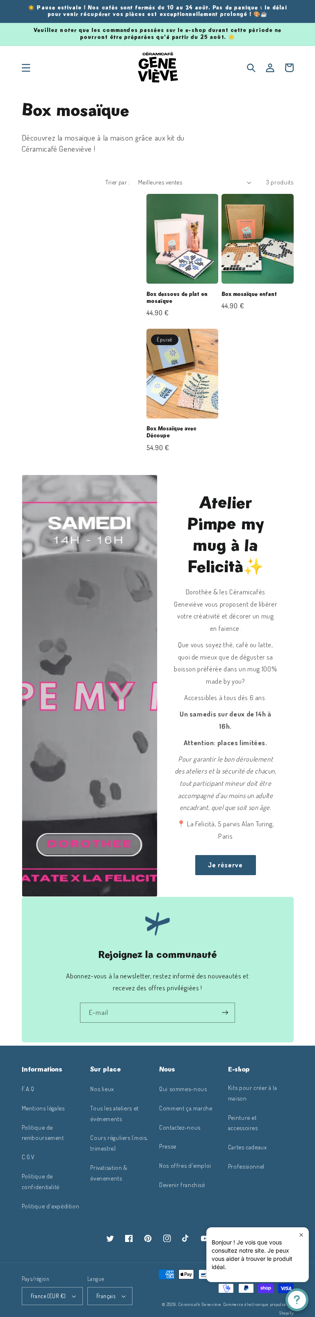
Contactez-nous (180, 1127)
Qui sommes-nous (183, 1088)
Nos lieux (102, 1088)
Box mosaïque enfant (249, 294)
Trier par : (117, 182)
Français (105, 1295)
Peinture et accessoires (243, 1123)
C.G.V (28, 1156)
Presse (167, 1146)
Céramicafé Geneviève (199, 1304)
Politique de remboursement (43, 1133)
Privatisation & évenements (108, 1173)
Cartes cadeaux (247, 1147)
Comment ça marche (185, 1108)
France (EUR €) (48, 1295)
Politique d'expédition (51, 1206)
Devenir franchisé (182, 1184)
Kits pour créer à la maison (252, 1093)
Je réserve (225, 865)
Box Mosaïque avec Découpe (171, 432)
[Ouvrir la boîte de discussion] (296, 1299)
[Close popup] (301, 1235)
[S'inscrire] (225, 1013)
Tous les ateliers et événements (114, 1113)
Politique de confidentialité (40, 1181)
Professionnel (246, 1166)
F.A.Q (28, 1088)
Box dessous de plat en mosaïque (177, 298)
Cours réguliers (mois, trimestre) (119, 1143)
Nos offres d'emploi (185, 1165)
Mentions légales (43, 1108)
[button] (25, 67)
